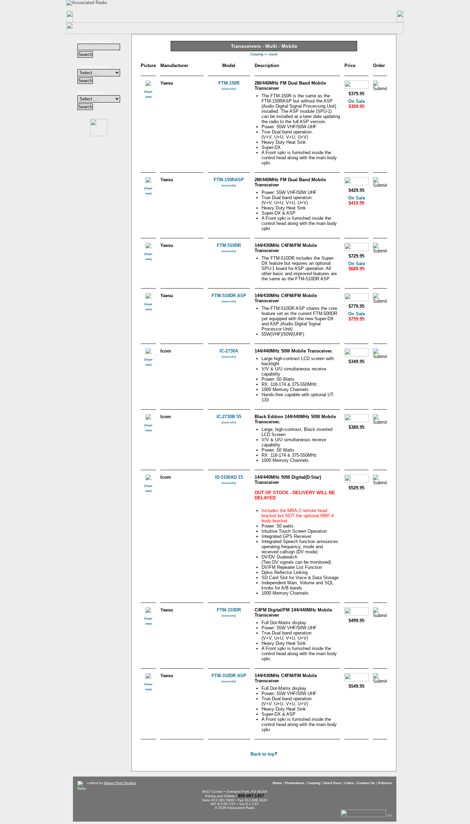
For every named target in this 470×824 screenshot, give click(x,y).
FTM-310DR (229, 612)
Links (281, 16)
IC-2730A (229, 353)
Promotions (143, 16)
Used (235, 16)
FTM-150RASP (229, 182)
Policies (373, 16)
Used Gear (332, 783)
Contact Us (327, 16)
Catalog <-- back (264, 54)
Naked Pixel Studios (120, 783)
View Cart (335, 5)
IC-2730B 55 (228, 419)
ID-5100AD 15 (229, 480)
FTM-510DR (229, 248)
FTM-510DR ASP (229, 298)
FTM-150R (228, 85)
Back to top (262, 754)
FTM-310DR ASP (229, 678)
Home (96, 16)
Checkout (289, 5)
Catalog (189, 16)
